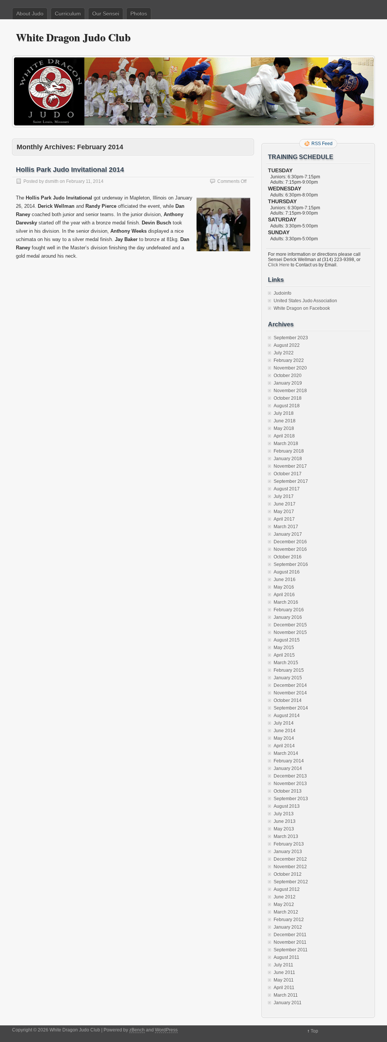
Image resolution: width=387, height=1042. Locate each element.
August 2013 (287, 806)
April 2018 (284, 436)
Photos (138, 14)
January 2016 (288, 617)
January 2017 (288, 534)
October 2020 (288, 375)
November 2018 (290, 390)
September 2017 (291, 481)
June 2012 (285, 897)
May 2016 (284, 587)
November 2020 (290, 368)
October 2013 (288, 791)
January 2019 (288, 383)
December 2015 (290, 625)
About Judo (29, 14)
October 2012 (288, 874)
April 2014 (284, 745)
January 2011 (288, 1002)
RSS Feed (322, 143)
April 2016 (284, 594)
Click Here (278, 264)
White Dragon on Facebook (302, 308)
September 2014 (291, 708)
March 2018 (286, 443)
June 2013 (285, 821)
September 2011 (291, 949)
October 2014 (288, 700)
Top (314, 1031)
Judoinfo (282, 293)
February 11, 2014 (85, 181)
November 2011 (290, 942)
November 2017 (290, 466)
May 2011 (284, 980)
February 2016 (289, 609)
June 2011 (284, 972)
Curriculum (68, 14)
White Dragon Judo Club (73, 37)
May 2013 (284, 829)
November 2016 (290, 549)
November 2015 (290, 632)
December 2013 (290, 776)
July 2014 (284, 723)
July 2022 (284, 353)
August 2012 (287, 889)
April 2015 (284, 655)
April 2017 (284, 519)
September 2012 (291, 881)
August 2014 (287, 715)
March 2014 (286, 753)
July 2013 (284, 813)
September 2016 (291, 564)
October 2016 (288, 557)
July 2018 (284, 413)
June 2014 (285, 730)
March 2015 (286, 662)
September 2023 (291, 337)
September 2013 (291, 798)
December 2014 (290, 685)
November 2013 (290, 783)
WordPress (166, 1030)
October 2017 (288, 473)
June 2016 (285, 579)
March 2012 (286, 912)
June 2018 (285, 421)
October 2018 (288, 398)
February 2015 (289, 670)
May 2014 (284, 738)
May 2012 (284, 904)
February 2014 (289, 761)
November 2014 (290, 693)
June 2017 (285, 504)
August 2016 (287, 572)
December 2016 (290, 541)
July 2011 (283, 965)
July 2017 (284, 496)
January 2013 (288, 851)
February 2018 (289, 451)
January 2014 (288, 768)
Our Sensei (105, 14)
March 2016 (286, 602)
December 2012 (290, 859)
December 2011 (290, 934)
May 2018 (284, 428)
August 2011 (286, 957)
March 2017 (286, 526)
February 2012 (289, 919)
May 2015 (284, 647)
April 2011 (284, 987)
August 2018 (287, 405)
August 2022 (287, 345)
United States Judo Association (305, 300)
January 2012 (288, 927)
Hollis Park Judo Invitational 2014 (70, 169)
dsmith (52, 181)
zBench (137, 1030)
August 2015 (287, 640)
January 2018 (288, 458)
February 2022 (289, 360)
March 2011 (286, 995)
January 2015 (288, 677)
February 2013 (289, 844)
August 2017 (287, 489)
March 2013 (286, 836)
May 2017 (284, 511)
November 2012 (290, 866)
